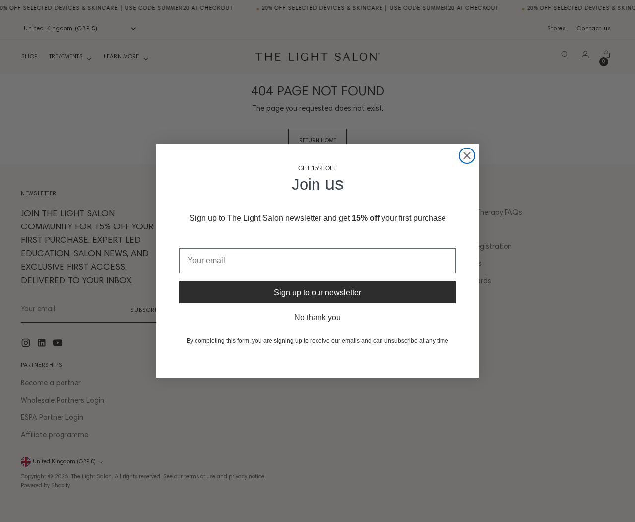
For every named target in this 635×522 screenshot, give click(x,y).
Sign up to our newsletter (317, 292)
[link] (299, 362)
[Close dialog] (467, 155)
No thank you (317, 317)
